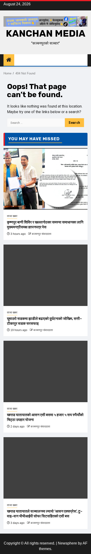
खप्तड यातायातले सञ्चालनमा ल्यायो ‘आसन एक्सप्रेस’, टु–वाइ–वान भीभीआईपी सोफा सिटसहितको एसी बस (44, 513)
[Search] (84, 60)
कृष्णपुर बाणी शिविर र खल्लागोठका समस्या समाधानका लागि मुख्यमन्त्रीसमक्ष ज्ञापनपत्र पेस (45, 224)
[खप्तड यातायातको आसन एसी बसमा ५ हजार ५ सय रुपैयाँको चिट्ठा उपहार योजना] (46, 371)
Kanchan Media (45, 33)
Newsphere (67, 543)
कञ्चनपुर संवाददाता (41, 234)
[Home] (8, 60)
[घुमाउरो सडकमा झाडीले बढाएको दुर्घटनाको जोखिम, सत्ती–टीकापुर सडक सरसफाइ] (46, 275)
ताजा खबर (12, 216)
